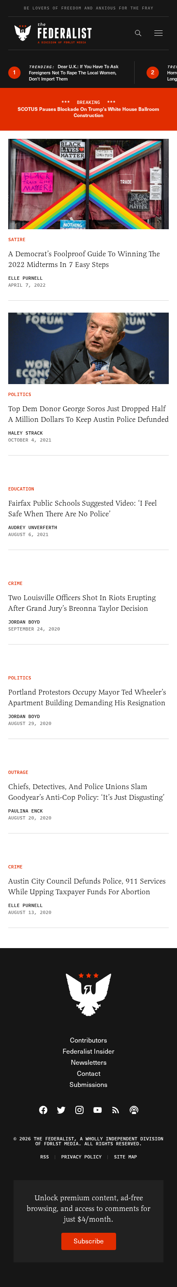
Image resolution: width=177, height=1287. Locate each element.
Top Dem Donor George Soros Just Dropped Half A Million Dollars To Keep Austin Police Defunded (88, 414)
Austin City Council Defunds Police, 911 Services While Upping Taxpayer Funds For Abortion (86, 886)
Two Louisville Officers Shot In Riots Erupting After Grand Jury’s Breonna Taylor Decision (82, 603)
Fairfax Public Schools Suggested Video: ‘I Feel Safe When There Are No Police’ (82, 508)
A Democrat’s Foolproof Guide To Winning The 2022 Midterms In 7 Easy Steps (84, 259)
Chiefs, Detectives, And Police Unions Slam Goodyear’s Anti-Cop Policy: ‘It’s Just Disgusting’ (86, 792)
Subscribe (89, 1240)
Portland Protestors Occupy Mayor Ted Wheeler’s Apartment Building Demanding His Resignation (87, 697)
